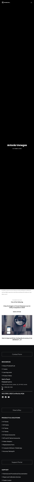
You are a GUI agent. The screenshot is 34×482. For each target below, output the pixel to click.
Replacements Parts (8, 444)
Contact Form (17, 354)
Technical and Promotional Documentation (15, 473)
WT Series (6, 425)
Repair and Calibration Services (12, 477)
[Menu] (31, 2)
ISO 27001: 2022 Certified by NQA (13, 393)
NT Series (5, 421)
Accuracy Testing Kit (9, 451)
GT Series (5, 431)
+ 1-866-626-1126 (8, 387)
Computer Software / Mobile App (12, 448)
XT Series (5, 428)
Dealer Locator (7, 480)
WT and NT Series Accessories (11, 438)
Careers (5, 369)
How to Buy (17, 410)
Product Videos (7, 375)
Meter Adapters (7, 441)
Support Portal (17, 462)
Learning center (7, 372)
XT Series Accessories (9, 435)
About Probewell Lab (9, 366)
